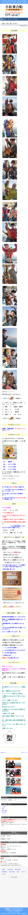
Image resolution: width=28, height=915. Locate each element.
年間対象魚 (4, 871)
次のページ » (24, 752)
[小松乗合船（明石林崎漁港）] (14, 10)
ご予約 (3, 806)
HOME (3, 869)
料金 (3, 808)
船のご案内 (4, 810)
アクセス (4, 812)
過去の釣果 (17, 869)
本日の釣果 (10, 869)
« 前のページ (4, 752)
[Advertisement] (14, 892)
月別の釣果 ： (4, 799)
